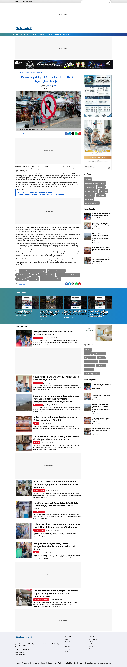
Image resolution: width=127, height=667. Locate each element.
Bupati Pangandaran (91, 203)
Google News (78, 663)
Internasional (93, 639)
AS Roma (101, 187)
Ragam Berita (67, 34)
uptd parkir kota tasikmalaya (50, 279)
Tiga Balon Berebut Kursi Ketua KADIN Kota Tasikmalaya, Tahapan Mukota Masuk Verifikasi (55, 505)
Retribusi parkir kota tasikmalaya (68, 275)
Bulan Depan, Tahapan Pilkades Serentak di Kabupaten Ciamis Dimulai (101, 249)
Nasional (26, 34)
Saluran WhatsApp (90, 663)
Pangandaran (38, 338)
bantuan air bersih (91, 191)
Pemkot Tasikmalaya (47, 275)
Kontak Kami (36, 663)
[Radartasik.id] (24, 28)
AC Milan (88, 179)
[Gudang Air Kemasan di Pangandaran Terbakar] (27, 302)
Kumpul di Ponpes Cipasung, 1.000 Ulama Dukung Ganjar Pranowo (41, 195)
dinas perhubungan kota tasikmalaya (32, 271)
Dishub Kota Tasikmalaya (56, 271)
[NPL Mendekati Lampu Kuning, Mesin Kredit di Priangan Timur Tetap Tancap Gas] (87, 260)
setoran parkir (21, 279)
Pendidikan (92, 644)
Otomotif (91, 649)
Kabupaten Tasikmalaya (41, 599)
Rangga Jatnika (51, 85)
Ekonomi (34, 34)
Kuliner (91, 641)
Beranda (18, 72)
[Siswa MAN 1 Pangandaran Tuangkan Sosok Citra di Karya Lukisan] (87, 225)
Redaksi (18, 663)
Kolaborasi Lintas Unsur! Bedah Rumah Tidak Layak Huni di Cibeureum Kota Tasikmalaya (56, 525)
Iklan (43, 663)
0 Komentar (21, 134)
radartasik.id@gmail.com (23, 649)
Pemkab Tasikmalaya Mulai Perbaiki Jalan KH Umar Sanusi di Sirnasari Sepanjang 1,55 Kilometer (51, 314)
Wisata (91, 646)
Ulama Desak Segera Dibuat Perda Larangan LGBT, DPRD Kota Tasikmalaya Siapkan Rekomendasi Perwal (98, 314)
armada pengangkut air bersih (95, 183)
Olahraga (49, 34)
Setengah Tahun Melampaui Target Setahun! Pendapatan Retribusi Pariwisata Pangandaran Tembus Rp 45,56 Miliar (101, 237)
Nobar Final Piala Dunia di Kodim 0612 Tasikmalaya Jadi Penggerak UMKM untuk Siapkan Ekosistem (75, 313)
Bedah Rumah (89, 195)
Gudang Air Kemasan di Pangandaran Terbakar (23, 312)
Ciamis (36, 423)
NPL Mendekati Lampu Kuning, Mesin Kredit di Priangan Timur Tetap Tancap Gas (101, 259)
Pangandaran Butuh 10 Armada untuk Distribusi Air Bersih (101, 214)
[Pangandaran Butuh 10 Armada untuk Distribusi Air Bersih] (87, 216)
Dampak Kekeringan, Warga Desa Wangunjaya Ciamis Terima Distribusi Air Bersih (54, 546)
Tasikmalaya (34, 279)
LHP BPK (34, 275)
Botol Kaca (101, 195)
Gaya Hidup (92, 636)
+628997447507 (20, 652)
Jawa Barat (18, 34)
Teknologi (58, 34)
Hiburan (42, 34)
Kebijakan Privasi (51, 663)
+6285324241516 (20, 655)
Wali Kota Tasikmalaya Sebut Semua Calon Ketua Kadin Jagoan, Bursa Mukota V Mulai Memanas (55, 484)
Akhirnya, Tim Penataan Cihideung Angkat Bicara (35, 192)
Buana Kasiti (89, 199)
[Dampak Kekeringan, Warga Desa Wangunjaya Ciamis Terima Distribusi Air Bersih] (24, 550)
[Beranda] (14, 34)
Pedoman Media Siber (65, 663)
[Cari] (108, 1)
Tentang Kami (26, 663)
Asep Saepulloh (90, 187)
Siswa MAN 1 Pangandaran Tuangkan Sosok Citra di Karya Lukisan (101, 224)
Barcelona (103, 191)
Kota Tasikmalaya (36, 72)
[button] (67, 34)
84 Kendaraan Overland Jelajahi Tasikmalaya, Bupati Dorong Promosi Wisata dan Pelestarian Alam (56, 593)
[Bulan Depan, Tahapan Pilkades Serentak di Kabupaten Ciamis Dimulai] (87, 250)
